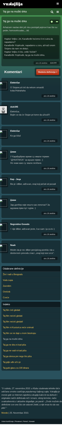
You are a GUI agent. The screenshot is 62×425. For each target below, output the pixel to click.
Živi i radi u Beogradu (13, 274)
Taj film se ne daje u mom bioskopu (19, 333)
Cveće (6, 297)
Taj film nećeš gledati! (13, 321)
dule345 (53, 63)
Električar (15, 82)
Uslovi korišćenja (7, 421)
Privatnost (18, 421)
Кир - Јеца (15, 179)
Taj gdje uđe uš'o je (12, 362)
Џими (13, 151)
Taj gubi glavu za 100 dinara (16, 368)
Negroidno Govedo (19, 224)
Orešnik (6, 291)
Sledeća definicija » (47, 72)
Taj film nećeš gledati (12, 316)
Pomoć (25, 421)
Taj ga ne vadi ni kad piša (14, 350)
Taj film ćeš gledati (11, 310)
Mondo (4, 413)
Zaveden (7, 286)
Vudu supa (8, 280)
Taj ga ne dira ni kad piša (14, 344)
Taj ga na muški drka (15, 11)
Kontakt (32, 421)
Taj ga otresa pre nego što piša (17, 356)
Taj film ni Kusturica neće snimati (18, 327)
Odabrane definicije (13, 268)
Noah (13, 245)
